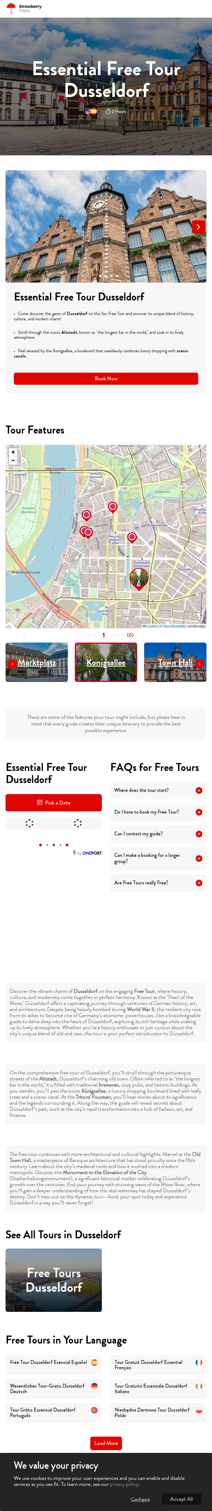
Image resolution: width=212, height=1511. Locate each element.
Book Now (106, 379)
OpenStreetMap (175, 626)
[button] (95, 276)
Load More (106, 1443)
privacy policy (124, 1484)
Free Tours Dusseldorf (53, 1280)
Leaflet (151, 626)
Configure (140, 1499)
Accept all (181, 1499)
